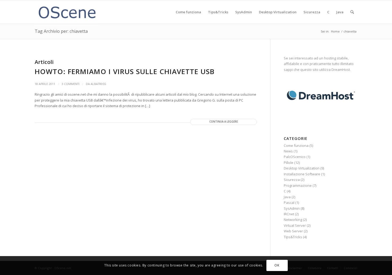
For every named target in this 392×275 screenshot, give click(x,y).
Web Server (293, 231)
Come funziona (296, 145)
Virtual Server (295, 225)
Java (287, 197)
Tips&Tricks (293, 236)
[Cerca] (352, 12)
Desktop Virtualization (301, 168)
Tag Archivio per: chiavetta (61, 31)
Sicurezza (292, 179)
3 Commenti (70, 84)
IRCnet (289, 214)
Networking (293, 219)
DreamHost (340, 69)
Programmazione (298, 185)
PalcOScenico (295, 156)
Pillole (288, 162)
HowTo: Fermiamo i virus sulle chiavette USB (124, 71)
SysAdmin (292, 208)
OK (276, 265)
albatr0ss (98, 84)
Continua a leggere (223, 121)
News (288, 151)
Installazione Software (302, 174)
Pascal (289, 202)
